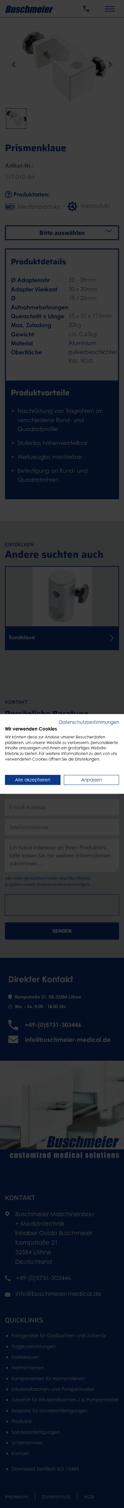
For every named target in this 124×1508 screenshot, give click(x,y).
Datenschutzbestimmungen (89, 722)
